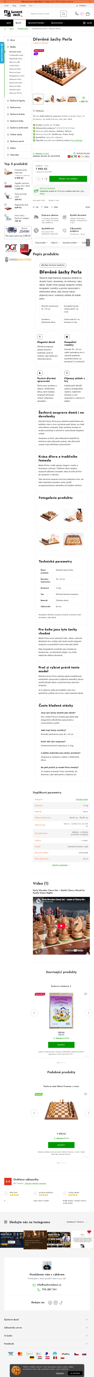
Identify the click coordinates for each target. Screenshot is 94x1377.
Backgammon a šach (16, 76)
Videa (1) (54, 242)
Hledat (63, 14)
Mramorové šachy (15, 83)
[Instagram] (55, 1302)
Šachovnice (15, 107)
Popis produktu (40, 242)
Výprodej (14, 154)
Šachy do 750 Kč (15, 93)
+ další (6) (83, 101)
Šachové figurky (17, 100)
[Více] (87, 23)
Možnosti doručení (83, 153)
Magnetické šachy (15, 58)
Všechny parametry (60, 865)
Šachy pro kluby (15, 86)
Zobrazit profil (75, 1222)
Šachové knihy (17, 121)
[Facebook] (50, 1302)
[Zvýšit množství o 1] (46, 179)
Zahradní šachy (14, 89)
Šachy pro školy (15, 69)
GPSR (88, 207)
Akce (12, 40)
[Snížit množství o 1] (39, 179)
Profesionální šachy (16, 55)
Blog (14, 5)
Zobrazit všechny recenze (35, 1183)
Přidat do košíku (68, 179)
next (88, 1013)
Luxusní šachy (14, 65)
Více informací (76, 140)
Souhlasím (76, 1373)
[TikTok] (61, 1302)
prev (34, 1013)
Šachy (13, 47)
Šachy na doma (15, 72)
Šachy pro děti (14, 62)
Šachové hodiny (17, 114)
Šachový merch (17, 141)
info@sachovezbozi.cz (49, 1284)
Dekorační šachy (15, 79)
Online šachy (16, 134)
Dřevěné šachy (15, 52)
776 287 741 (77, 14)
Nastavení (60, 1373)
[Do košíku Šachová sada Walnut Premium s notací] (61, 1145)
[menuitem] (8, 23)
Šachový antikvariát (19, 127)
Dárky (13, 148)
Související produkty (69, 242)
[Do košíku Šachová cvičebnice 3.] (61, 1045)
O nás (6, 5)
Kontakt (22, 5)
